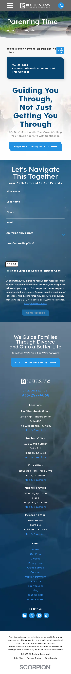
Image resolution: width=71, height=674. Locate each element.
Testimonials (35, 594)
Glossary (35, 581)
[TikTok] (46, 615)
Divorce (35, 558)
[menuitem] (18, 658)
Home (35, 549)
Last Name (13, 201)
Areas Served (35, 567)
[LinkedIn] (24, 615)
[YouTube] (39, 615)
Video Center (35, 599)
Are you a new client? (19, 233)
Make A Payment (35, 576)
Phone (10, 212)
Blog (35, 590)
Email (9, 222)
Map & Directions (35, 430)
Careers (35, 572)
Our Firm (35, 554)
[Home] (35, 6)
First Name (13, 191)
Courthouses (35, 585)
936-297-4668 (35, 395)
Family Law (35, 563)
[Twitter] (32, 615)
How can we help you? (20, 243)
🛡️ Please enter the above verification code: (33, 270)
